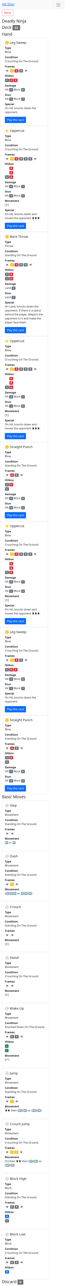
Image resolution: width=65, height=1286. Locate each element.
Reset (7, 13)
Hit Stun (8, 4)
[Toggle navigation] (58, 4)
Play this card (15, 120)
